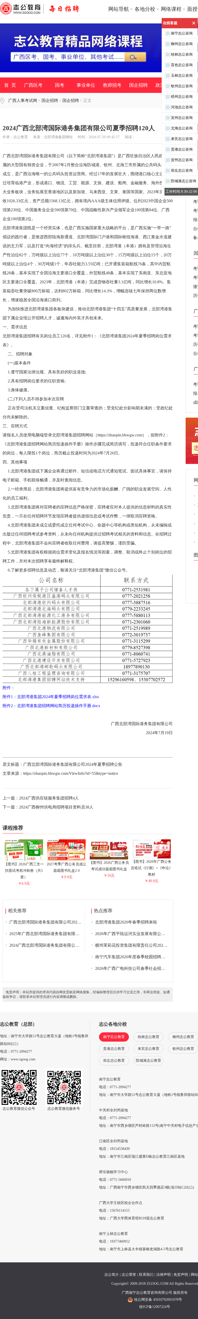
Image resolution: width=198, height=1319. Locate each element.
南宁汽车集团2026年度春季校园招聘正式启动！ (138, 957)
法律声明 (163, 1275)
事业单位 (86, 85)
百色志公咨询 (182, 65)
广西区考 (33, 85)
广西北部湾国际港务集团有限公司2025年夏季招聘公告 (58, 922)
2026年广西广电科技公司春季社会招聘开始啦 (136, 968)
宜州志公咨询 (182, 118)
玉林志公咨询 (182, 75)
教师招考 (112, 85)
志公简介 (111, 1275)
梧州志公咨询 (182, 97)
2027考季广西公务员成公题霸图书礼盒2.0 (66, 867)
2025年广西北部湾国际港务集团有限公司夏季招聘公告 (58, 933)
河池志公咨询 (182, 107)
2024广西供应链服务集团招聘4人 (49, 798)
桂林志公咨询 (182, 54)
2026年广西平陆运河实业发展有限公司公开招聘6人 (141, 933)
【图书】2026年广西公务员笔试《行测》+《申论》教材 (151, 868)
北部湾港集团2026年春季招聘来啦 (126, 922)
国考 (59, 85)
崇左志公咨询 (182, 170)
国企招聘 (138, 85)
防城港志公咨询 (183, 181)
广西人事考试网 (22, 100)
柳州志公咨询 (182, 44)
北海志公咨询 (182, 128)
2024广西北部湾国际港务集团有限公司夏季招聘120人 (57, 945)
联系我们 (146, 1275)
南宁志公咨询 (182, 33)
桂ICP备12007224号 (154, 1307)
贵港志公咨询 (182, 149)
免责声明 (181, 1275)
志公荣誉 (129, 1275)
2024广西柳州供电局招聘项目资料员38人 (56, 807)
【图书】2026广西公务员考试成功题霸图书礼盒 (109, 866)
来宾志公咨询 (182, 139)
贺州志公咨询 (182, 160)
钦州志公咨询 (182, 86)
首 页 (10, 85)
